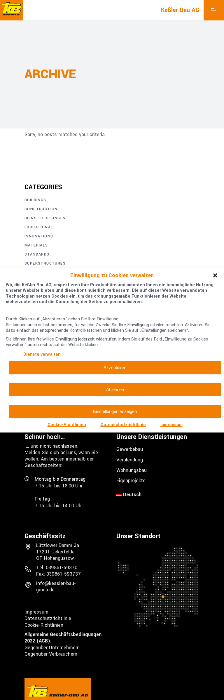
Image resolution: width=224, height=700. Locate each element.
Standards (37, 254)
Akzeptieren (115, 367)
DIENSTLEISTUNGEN (45, 218)
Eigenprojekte (131, 480)
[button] (215, 275)
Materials (36, 245)
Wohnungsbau (131, 470)
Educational (38, 227)
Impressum (171, 425)
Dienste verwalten (42, 354)
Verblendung (129, 459)
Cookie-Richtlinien (67, 425)
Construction (41, 209)
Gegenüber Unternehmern (52, 647)
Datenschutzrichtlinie (123, 425)
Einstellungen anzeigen (115, 411)
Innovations (38, 236)
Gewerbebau (129, 449)
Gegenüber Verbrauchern (50, 654)
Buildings (35, 200)
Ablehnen (115, 389)
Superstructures (45, 263)
